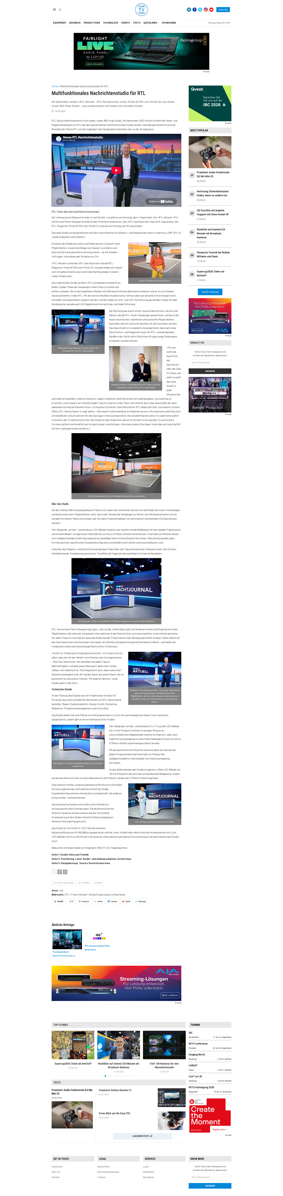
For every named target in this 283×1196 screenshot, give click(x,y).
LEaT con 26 (195, 1076)
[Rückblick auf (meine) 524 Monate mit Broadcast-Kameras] (118, 1045)
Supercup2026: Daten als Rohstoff (73, 1063)
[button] (55, 1053)
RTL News (84, 882)
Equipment (59, 22)
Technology (110, 22)
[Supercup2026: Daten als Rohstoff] (73, 1045)
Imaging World (197, 1054)
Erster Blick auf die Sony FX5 (114, 1113)
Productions (92, 22)
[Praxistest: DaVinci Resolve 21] (172, 1097)
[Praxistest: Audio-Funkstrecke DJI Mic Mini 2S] (72, 1114)
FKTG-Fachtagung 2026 (201, 1087)
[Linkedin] (189, 10)
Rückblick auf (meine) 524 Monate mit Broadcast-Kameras (211, 233)
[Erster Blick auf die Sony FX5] (172, 1120)
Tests (136, 22)
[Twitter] (200, 10)
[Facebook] (194, 10)
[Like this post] (73, 901)
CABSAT (193, 1065)
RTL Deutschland (64, 882)
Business (75, 22)
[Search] (60, 10)
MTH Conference (198, 1043)
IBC (191, 1032)
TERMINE (195, 1024)
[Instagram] (206, 10)
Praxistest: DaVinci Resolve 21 (115, 1090)
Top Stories (60, 1024)
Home (55, 86)
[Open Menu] (54, 9)
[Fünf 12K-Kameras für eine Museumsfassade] (164, 1045)
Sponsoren (169, 22)
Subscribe (223, 9)
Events (125, 22)
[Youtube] (211, 10)
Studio (98, 882)
